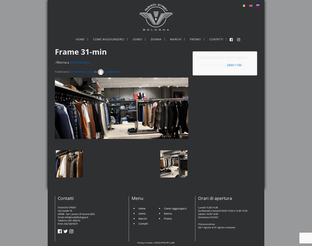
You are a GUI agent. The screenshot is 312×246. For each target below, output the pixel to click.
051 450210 (74, 220)
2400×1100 (234, 65)
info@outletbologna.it (76, 217)
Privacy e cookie (144, 242)
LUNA (172, 242)
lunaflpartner (112, 71)
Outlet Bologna (80, 62)
